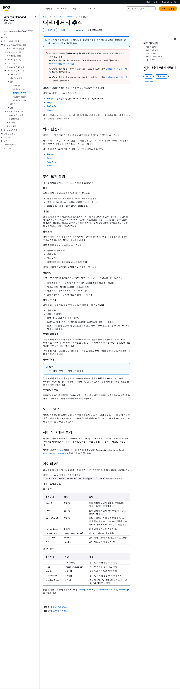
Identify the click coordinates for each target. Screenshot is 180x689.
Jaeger (50, 102)
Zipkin (50, 110)
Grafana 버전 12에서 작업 (61, 63)
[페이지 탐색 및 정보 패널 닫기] (175, 39)
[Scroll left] (42, 8)
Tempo (50, 98)
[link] (84, 16)
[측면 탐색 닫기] (35, 17)
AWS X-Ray (52, 106)
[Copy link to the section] (40, 129)
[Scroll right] (97, 8)
